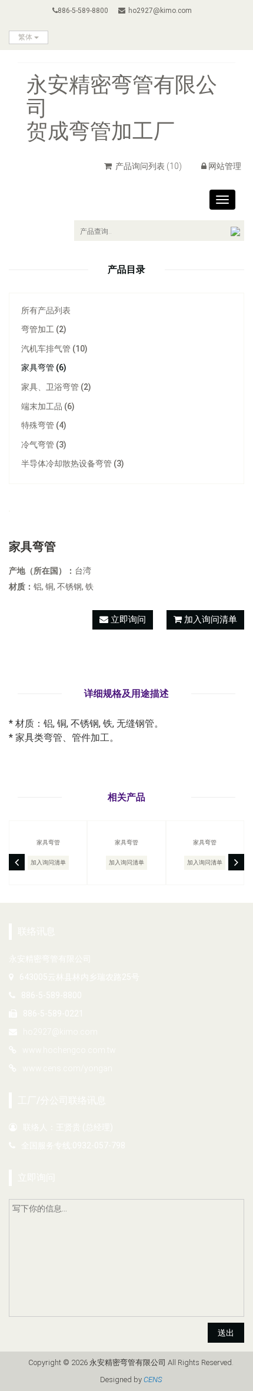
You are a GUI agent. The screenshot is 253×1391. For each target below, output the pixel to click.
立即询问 (127, 619)
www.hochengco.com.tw (69, 1050)
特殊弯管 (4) (43, 425)
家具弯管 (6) (43, 367)
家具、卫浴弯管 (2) (56, 387)
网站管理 (224, 166)
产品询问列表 (148, 166)
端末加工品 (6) (48, 406)
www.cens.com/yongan (67, 1068)
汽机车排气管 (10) (54, 348)
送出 (226, 1332)
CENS (153, 1379)
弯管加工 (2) (43, 329)
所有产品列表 (46, 310)
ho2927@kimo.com (160, 10)
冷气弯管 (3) (43, 444)
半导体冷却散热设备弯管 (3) (72, 463)
